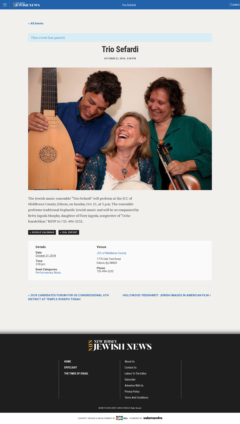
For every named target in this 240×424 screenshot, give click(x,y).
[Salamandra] (152, 417)
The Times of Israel (76, 373)
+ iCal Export (68, 232)
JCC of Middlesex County (111, 253)
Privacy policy (132, 391)
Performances (44, 272)
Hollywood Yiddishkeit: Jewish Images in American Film (167, 295)
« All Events (36, 23)
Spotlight (70, 367)
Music (57, 272)
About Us (130, 361)
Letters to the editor (135, 373)
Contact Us (130, 367)
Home (67, 361)
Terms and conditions (136, 397)
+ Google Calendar (42, 232)
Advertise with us (134, 385)
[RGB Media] (122, 418)
